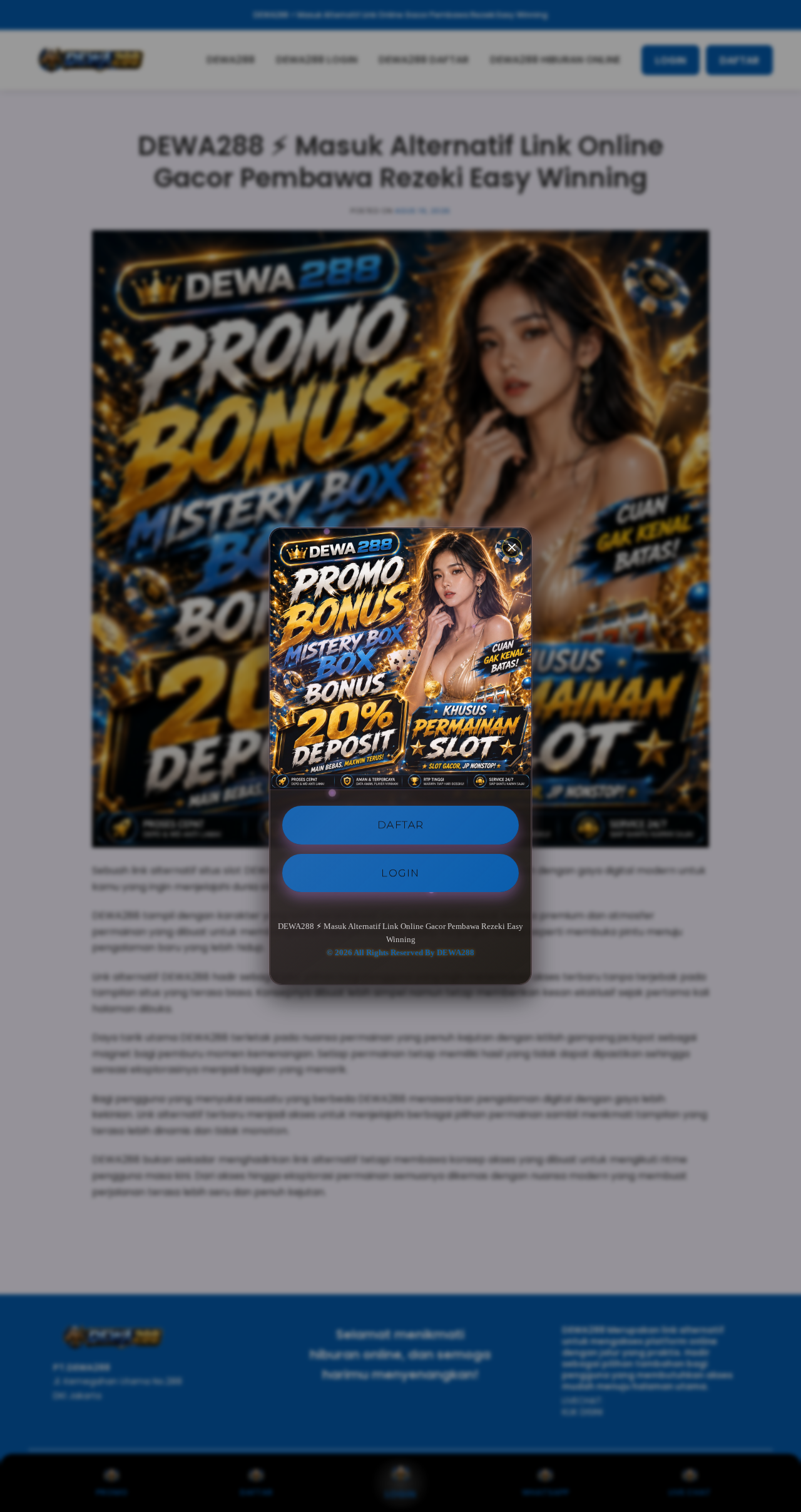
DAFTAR (400, 825)
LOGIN (400, 872)
